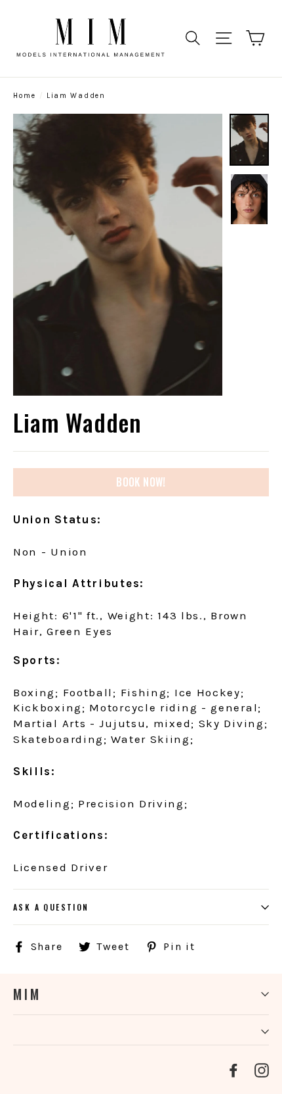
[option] (117, 255)
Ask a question (51, 907)
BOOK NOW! (141, 482)
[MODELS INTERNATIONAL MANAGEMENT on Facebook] (233, 1070)
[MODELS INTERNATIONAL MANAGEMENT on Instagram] (261, 1070)
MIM (27, 994)
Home (24, 95)
